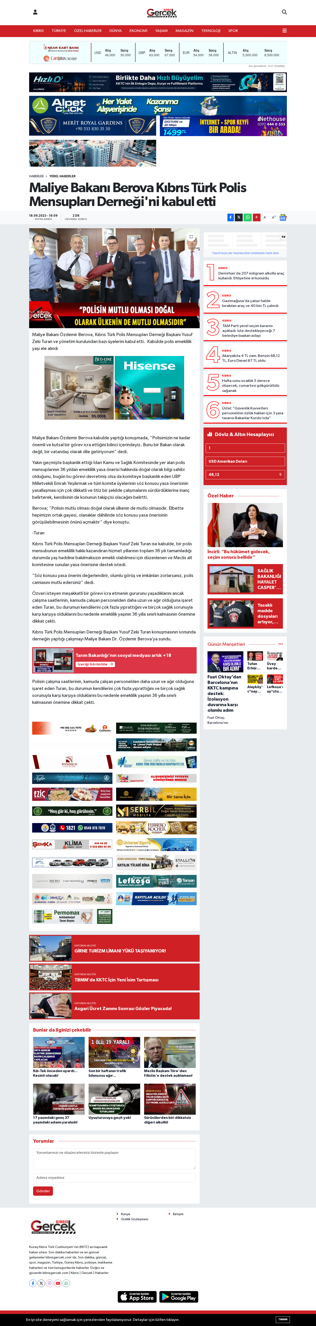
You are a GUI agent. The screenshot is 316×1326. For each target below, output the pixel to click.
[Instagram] (49, 1283)
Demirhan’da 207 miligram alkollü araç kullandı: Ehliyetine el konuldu (251, 275)
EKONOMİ (138, 31)
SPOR (233, 31)
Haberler (36, 176)
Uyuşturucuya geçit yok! (110, 1118)
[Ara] (284, 12)
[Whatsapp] (66, 1283)
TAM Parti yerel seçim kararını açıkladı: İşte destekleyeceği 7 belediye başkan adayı (248, 331)
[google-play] (178, 1297)
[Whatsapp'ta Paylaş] (248, 217)
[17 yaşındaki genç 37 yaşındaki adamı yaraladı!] (59, 1099)
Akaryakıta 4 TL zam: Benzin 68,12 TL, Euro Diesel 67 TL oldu (251, 358)
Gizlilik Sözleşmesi (134, 1219)
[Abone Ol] (283, 217)
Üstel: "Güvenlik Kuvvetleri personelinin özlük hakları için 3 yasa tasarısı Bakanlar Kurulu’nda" (252, 413)
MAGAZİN (184, 31)
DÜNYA (115, 31)
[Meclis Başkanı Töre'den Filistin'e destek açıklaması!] (170, 1052)
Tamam (282, 1319)
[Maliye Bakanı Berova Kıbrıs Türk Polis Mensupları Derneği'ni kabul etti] (114, 278)
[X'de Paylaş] (239, 217)
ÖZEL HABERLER (88, 31)
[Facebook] (33, 1283)
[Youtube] (58, 1283)
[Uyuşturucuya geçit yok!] (114, 1099)
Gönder (43, 1191)
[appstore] (137, 1297)
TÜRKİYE (59, 31)
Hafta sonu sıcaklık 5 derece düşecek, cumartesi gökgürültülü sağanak (250, 386)
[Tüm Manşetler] (281, 644)
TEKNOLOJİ (210, 31)
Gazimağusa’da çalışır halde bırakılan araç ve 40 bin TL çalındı (250, 303)
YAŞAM (161, 31)
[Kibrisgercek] (162, 12)
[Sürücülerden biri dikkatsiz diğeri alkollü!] (170, 1099)
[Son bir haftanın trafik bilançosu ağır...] (114, 1052)
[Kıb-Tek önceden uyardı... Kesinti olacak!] (59, 1052)
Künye (125, 1214)
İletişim (178, 1214)
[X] (41, 1283)
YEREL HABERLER (63, 176)
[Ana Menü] (284, 31)
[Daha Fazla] (256, 217)
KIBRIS (38, 31)
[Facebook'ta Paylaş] (230, 217)
